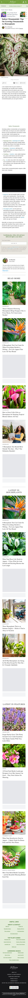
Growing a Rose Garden (20, 941)
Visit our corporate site (20, 993)
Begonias (5, 194)
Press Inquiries (7, 931)
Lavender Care (7, 944)
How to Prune (7, 955)
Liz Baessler (9, 27)
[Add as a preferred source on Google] (14, 987)
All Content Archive (14, 933)
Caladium (12, 154)
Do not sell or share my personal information (14, 982)
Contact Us (21, 926)
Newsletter (23, 82)
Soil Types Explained (7, 957)
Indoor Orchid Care (7, 941)
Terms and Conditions (14, 976)
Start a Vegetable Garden (14, 959)
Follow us (16, 82)
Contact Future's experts (14, 974)
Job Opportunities (20, 931)
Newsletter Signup (7, 928)
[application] (14, 182)
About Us (7, 926)
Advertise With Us (20, 928)
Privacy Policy (14, 978)
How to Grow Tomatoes (20, 939)
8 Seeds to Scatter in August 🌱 (15, 6)
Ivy (7, 160)
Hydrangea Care (7, 939)
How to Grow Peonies (21, 944)
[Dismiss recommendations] (26, 10)
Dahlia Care (14, 946)
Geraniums (12, 148)
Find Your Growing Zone (7, 952)
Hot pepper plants (8, 208)
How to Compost (21, 957)
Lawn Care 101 (21, 955)
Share (5, 82)
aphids (22, 217)
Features (21, 28)
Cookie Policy (14, 980)
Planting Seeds (21, 952)
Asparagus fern (16, 140)
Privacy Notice (10, 248)
